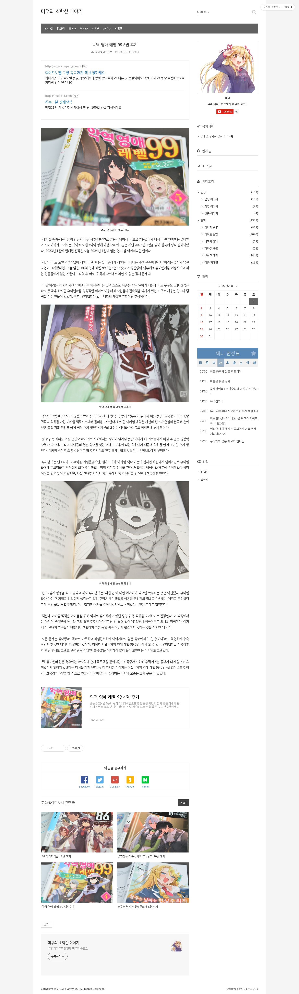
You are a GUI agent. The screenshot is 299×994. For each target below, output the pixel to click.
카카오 (107, 28)
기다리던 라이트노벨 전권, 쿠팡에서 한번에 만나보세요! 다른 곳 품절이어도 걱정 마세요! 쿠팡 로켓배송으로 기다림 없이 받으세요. (115, 80)
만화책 (61, 28)
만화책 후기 (210, 255)
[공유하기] (56, 748)
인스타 (84, 28)
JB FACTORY (250, 989)
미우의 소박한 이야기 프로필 (217, 136)
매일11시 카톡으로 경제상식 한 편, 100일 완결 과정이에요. (83, 107)
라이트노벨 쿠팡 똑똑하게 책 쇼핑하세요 (75, 72)
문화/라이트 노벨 (103, 52)
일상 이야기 (210, 199)
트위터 (95, 28)
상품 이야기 (210, 213)
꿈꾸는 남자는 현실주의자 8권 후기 (138, 907)
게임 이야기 (210, 206)
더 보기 (183, 802)
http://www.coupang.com (62, 66)
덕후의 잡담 (210, 241)
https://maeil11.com (58, 95)
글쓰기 (204, 479)
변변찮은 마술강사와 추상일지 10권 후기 (141, 856)
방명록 (118, 28)
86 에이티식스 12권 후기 (56, 856)
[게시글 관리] (61, 748)
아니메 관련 (210, 227)
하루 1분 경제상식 (58, 101)
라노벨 (49, 28)
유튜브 (72, 28)
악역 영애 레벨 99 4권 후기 (58, 907)
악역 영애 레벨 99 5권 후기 (114, 44)
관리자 (204, 472)
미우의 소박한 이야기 (62, 11)
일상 (203, 192)
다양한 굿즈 (210, 248)
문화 (203, 220)
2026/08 (227, 286)
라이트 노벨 (210, 234)
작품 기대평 (210, 262)
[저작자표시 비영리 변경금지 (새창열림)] (89, 748)
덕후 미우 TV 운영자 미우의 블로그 (68, 948)
